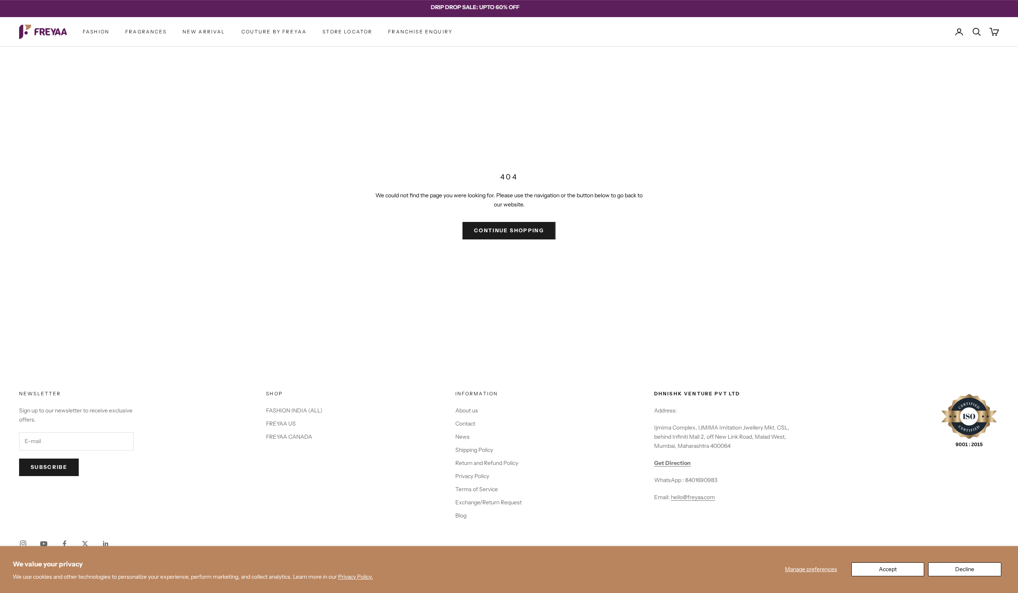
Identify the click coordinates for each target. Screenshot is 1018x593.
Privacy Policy (472, 476)
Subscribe (49, 467)
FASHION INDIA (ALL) (294, 410)
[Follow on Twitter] (85, 544)
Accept (888, 569)
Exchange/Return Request (488, 502)
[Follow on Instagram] (23, 544)
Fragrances (146, 32)
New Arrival (204, 32)
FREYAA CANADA (289, 436)
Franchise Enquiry (420, 32)
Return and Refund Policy (486, 463)
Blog (460, 515)
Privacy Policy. (355, 576)
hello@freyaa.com (693, 497)
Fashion (96, 32)
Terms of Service (476, 489)
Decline (964, 569)
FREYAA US (281, 423)
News (462, 436)
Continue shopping (509, 230)
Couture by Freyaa (274, 32)
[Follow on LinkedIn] (106, 544)
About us (466, 410)
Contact (465, 423)
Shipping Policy (474, 449)
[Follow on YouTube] (44, 544)
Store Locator (347, 32)
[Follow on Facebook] (64, 544)
